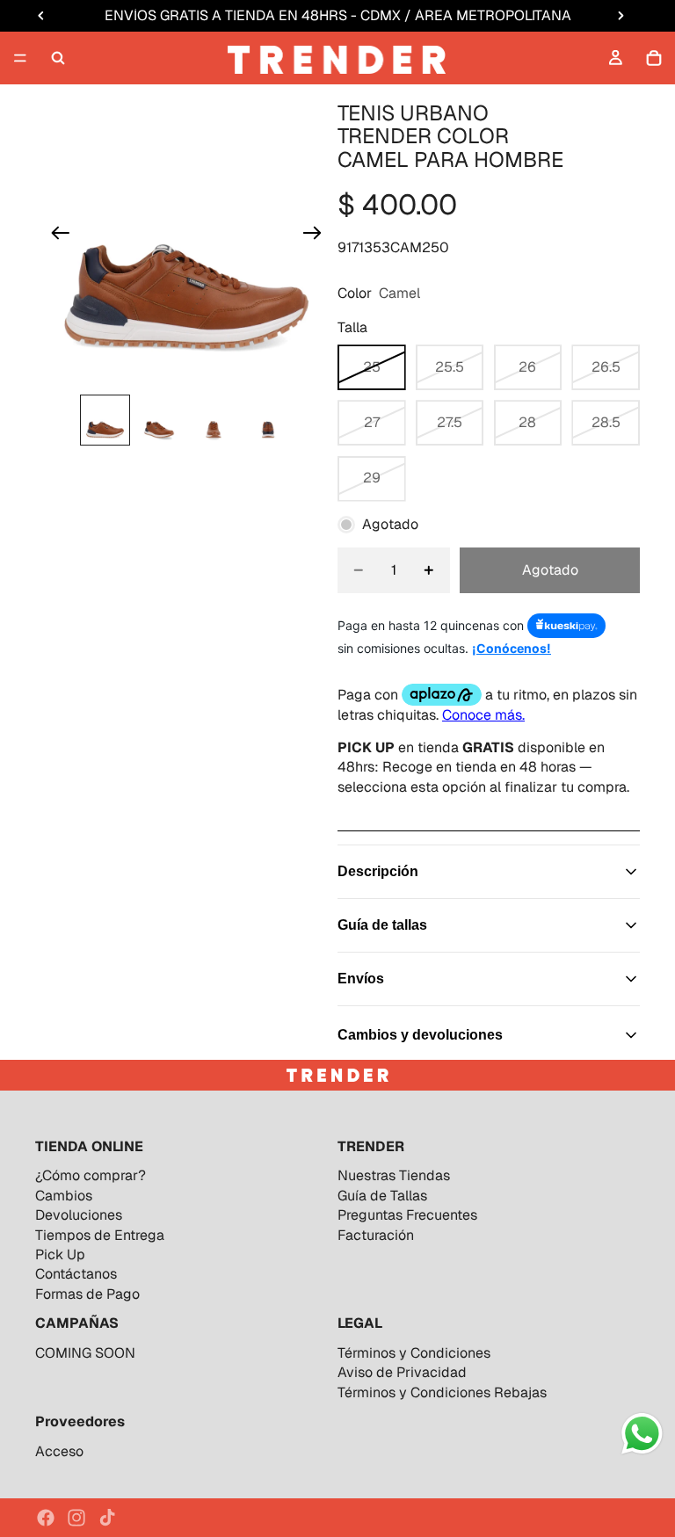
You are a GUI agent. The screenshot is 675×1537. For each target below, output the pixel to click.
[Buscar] (58, 58)
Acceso (59, 1451)
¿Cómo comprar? (90, 1175)
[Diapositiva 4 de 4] (268, 420)
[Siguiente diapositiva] (318, 235)
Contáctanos (76, 1274)
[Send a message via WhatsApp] (642, 1434)
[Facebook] (45, 1517)
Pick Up (60, 1254)
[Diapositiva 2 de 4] (159, 420)
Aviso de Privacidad (402, 1372)
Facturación (376, 1235)
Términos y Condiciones (414, 1353)
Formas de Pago (87, 1294)
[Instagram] (76, 1517)
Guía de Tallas (382, 1195)
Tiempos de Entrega (99, 1235)
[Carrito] (654, 58)
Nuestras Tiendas (394, 1175)
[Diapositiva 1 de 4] (105, 420)
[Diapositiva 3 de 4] (213, 420)
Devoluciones (78, 1215)
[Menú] (20, 58)
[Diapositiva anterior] (55, 235)
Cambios (63, 1195)
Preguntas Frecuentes (407, 1215)
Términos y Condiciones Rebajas (442, 1392)
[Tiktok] (107, 1517)
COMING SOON (85, 1353)
